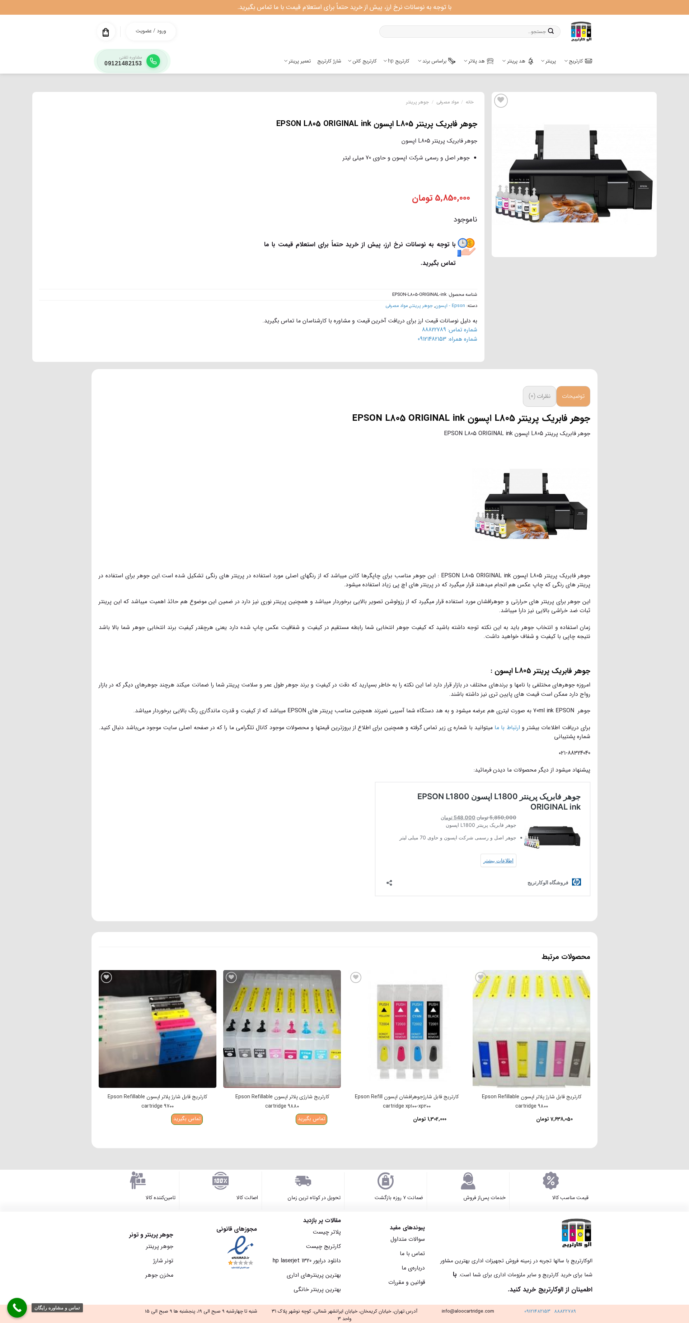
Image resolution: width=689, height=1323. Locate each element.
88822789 (565, 1311)
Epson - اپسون (450, 305)
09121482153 (537, 1311)
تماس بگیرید (311, 1119)
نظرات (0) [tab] (539, 396)
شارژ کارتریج (329, 61)
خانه (470, 102)
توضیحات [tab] (573, 396)
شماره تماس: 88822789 (449, 329)
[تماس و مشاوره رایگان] (17, 1308)
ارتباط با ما (507, 727)
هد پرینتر (516, 61)
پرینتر (550, 61)
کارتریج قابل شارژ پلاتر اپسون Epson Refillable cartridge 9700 (157, 1101)
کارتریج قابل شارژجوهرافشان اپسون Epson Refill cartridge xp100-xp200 (407, 1101)
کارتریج (576, 61)
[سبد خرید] (106, 32)
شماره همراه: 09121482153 (447, 339)
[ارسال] (551, 31)
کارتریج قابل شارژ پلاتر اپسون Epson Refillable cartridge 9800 (531, 1101)
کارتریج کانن (364, 61)
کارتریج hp (398, 61)
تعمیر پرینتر (300, 61)
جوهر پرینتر (417, 102)
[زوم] (648, 248)
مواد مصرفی (447, 102)
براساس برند (434, 61)
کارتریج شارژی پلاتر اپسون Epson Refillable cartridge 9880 (282, 1101)
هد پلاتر (476, 61)
